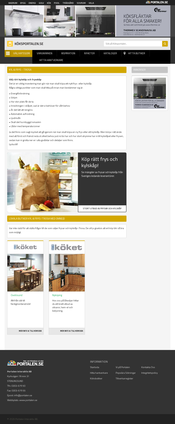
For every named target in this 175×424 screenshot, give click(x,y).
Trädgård (68, 3)
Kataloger (110, 53)
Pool (56, 3)
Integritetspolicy (149, 373)
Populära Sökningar (126, 373)
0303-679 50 (18, 386)
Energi (32, 3)
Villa (91, 3)
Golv (41, 3)
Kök (49, 3)
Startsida (94, 367)
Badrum (13, 3)
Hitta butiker (136, 53)
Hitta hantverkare (51, 60)
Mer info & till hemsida (30, 331)
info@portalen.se (23, 395)
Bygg (23, 3)
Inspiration (68, 53)
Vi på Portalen (123, 367)
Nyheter (89, 53)
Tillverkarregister (124, 378)
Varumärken (44, 53)
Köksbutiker (96, 378)
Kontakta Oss (148, 367)
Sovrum (81, 3)
